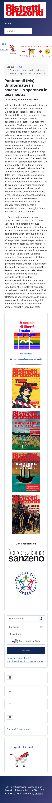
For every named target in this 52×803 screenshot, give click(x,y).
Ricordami (15, 634)
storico (4, 49)
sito (4, 43)
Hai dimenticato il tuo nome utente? (25, 661)
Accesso (26, 650)
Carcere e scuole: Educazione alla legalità (26, 359)
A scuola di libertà (26, 354)
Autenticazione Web (29, 641)
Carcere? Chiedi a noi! (18, 729)
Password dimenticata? (19, 658)
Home (7, 23)
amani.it (39, 793)
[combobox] (18, 31)
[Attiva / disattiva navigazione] (10, 677)
